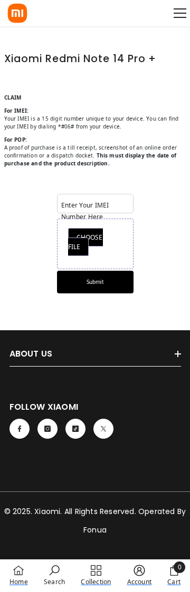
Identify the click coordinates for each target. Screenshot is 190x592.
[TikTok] (75, 429)
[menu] (180, 13)
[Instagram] (47, 429)
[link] (54, 575)
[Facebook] (20, 429)
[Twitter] (103, 429)
